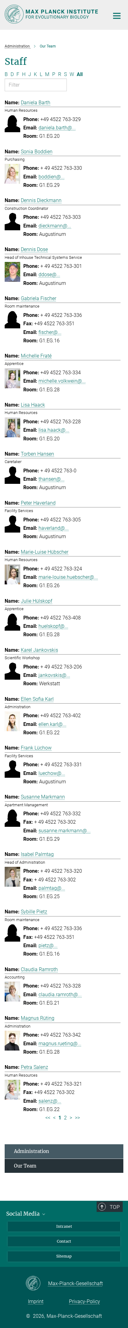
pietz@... (48, 945)
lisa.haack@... (54, 430)
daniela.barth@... (57, 128)
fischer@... (50, 332)
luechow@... (52, 773)
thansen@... (52, 479)
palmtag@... (52, 888)
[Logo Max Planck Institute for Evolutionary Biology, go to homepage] (52, 14)
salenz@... (50, 1101)
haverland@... (54, 528)
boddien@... (52, 177)
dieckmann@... (55, 226)
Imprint (35, 1301)
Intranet (64, 1226)
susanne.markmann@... (65, 831)
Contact (64, 1241)
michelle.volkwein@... (62, 381)
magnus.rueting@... (60, 1044)
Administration (31, 1151)
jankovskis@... (54, 675)
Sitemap (64, 1256)
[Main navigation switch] (117, 16)
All (80, 74)
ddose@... (49, 274)
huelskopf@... (53, 626)
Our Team (25, 1166)
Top (115, 1207)
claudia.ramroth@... (60, 994)
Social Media (23, 1214)
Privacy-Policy (84, 1301)
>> (77, 1118)
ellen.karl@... (52, 724)
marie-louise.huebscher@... (68, 577)
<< (47, 1118)
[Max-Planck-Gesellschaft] (36, 1283)
